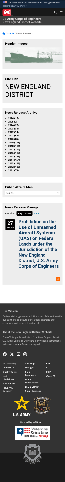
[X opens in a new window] (12, 354)
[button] (16, 6)
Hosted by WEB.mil (31, 422)
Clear (37, 213)
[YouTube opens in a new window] (18, 354)
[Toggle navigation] (60, 12)
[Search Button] (54, 12)
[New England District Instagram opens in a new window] (25, 354)
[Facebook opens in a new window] (5, 354)
